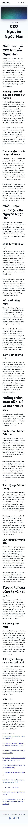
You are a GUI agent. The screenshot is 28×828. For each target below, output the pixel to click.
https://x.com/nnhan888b (10, 787)
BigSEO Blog (6, 2)
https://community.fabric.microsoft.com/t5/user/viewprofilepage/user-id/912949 (14, 801)
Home (20, 2)
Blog (24, 2)
